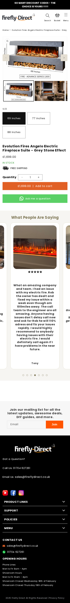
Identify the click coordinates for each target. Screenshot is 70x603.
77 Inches (38, 118)
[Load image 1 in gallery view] (18, 91)
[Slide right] (64, 57)
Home (5, 30)
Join (54, 424)
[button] (66, 17)
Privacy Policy (56, 598)
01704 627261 (15, 552)
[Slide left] (6, 57)
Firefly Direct (18, 598)
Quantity (9, 177)
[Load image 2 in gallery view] (49, 91)
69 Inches (14, 118)
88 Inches (14, 132)
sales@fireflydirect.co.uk (32, 477)
